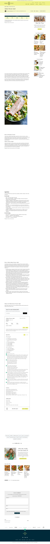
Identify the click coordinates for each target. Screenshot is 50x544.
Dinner (11, 435)
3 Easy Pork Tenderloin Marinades (41, 62)
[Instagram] (24, 537)
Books (40, 2)
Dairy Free (7, 435)
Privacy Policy (24, 542)
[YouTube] (25, 537)
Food (23, 435)
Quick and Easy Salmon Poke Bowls (13, 473)
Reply (28, 520)
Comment (7, 497)
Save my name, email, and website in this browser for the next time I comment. (16, 511)
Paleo (20, 437)
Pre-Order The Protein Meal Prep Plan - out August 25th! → (25, 0)
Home (5, 6)
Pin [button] (23, 327)
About (33, 2)
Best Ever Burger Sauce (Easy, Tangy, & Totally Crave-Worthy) (26, 474)
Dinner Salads (16, 435)
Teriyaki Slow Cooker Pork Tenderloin (36, 42)
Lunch (8, 437)
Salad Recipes (25, 437)
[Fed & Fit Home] (9, 3)
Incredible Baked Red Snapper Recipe (42, 68)
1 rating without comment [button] (15, 480)
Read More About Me (23, 458)
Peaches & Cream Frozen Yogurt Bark (7, 473)
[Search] (44, 4)
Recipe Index (36, 2)
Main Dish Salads (13, 437)
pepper (11, 344)
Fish (20, 435)
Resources (43, 2)
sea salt (11, 343)
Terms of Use (28, 542)
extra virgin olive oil (12, 342)
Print (27, 327)
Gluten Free (26, 435)
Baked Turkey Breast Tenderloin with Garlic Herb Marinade (41, 75)
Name (7, 505)
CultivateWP (35, 542)
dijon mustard (11, 348)
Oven (17, 437)
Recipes (7, 6)
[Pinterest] (27, 537)
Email (7, 508)
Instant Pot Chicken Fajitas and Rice (36, 53)
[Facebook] (23, 537)
